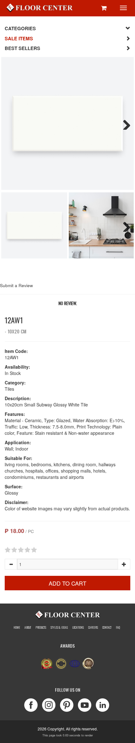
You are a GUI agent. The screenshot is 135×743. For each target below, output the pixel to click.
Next (124, 123)
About (27, 627)
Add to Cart (67, 583)
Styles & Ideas (59, 627)
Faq (118, 627)
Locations (78, 627)
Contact (106, 627)
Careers (93, 627)
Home (17, 627)
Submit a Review (16, 285)
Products (40, 627)
